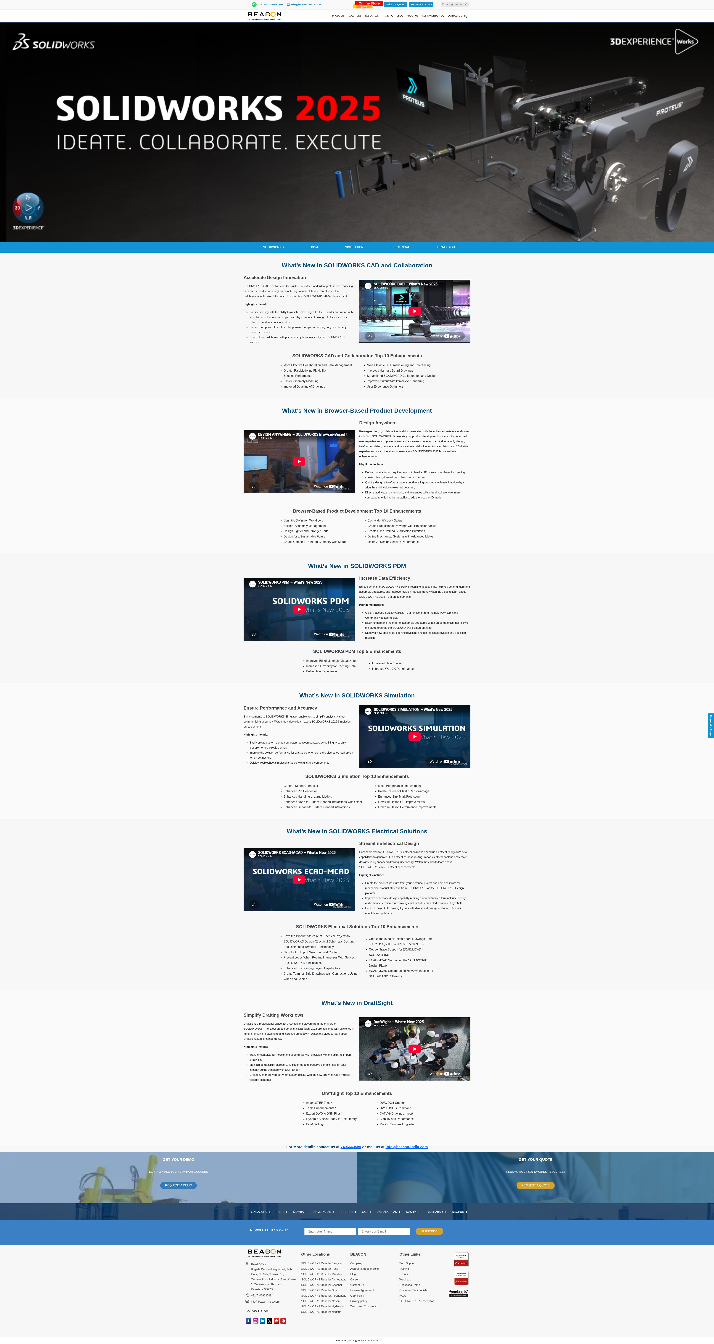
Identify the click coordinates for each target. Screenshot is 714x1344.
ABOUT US (412, 15)
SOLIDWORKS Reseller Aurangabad (323, 1295)
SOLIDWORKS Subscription (416, 1301)
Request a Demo (409, 1284)
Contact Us (357, 1284)
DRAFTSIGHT (447, 247)
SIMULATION (354, 247)
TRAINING (387, 15)
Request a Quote (421, 4)
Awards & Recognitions (364, 1268)
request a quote (535, 1185)
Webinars (405, 1279)
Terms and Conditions (363, 1306)
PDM (314, 247)
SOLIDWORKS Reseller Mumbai (321, 1274)
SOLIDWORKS (273, 247)
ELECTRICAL (400, 247)
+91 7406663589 (261, 1295)
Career (354, 1279)
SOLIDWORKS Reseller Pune (319, 1268)
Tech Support (407, 1263)
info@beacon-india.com (305, 4)
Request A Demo (178, 1185)
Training (404, 1268)
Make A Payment (395, 4)
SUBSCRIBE (429, 1231)
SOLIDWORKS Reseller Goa (319, 1290)
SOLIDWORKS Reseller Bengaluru (322, 1263)
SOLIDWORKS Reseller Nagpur (321, 1311)
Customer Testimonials (413, 1290)
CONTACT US (455, 15)
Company (356, 1263)
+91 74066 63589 (273, 4)
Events (403, 1274)
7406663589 (351, 1147)
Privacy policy (358, 1301)
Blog (353, 1274)
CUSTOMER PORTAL (433, 15)
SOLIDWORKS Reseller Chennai (321, 1284)
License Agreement (362, 1290)
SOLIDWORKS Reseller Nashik (320, 1301)
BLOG (400, 15)
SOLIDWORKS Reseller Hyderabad (323, 1306)
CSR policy (357, 1295)
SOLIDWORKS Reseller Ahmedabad (323, 1279)
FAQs (402, 1295)
